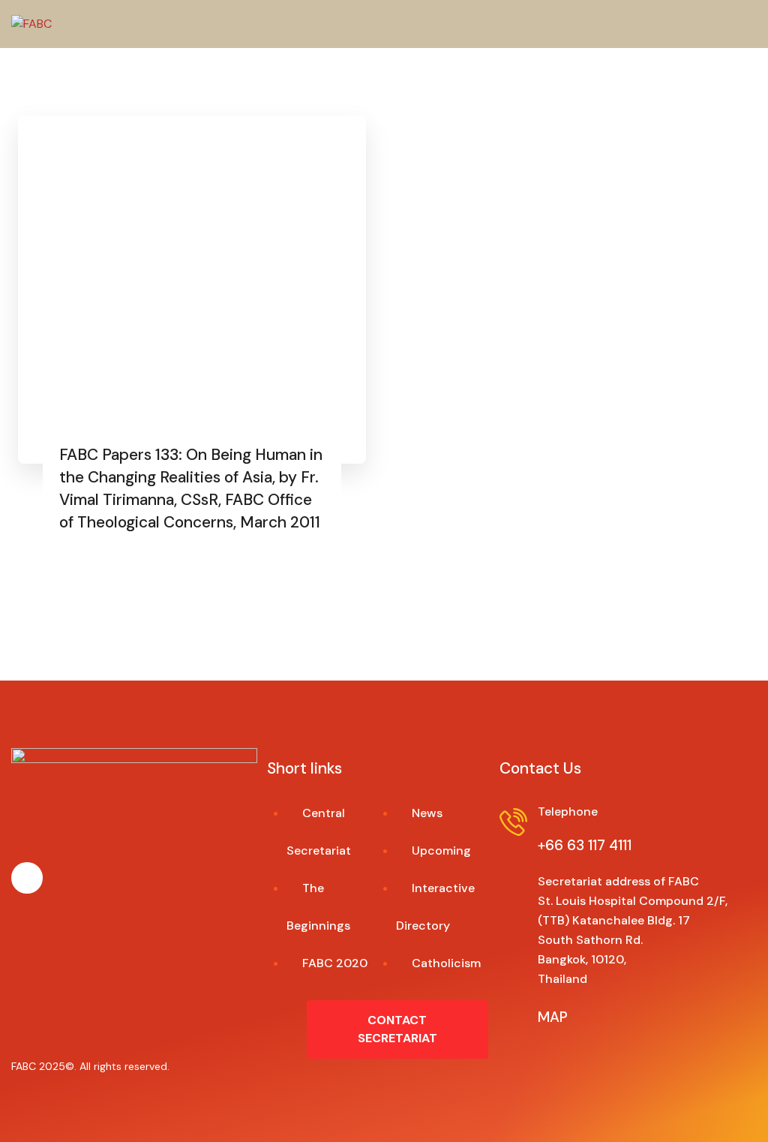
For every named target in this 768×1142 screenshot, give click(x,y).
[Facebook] (27, 878)
